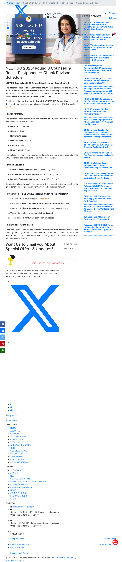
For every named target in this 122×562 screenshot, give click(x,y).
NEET (12, 476)
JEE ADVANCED (17, 470)
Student (114, 18)
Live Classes (17, 459)
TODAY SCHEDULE (19, 442)
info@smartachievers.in (23, 507)
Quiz (12, 448)
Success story (78, 36)
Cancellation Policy (19, 547)
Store (105, 34)
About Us (15, 431)
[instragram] (2, 343)
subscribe (68, 248)
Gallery (14, 433)
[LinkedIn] (2, 330)
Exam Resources (19, 484)
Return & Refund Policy (20, 544)
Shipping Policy (17, 538)
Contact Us (16, 439)
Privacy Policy (110, 538)
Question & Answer (20, 445)
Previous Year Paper (21, 487)
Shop (13, 499)
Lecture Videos (18, 496)
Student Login (18, 493)
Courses (53, 34)
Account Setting (19, 462)
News (13, 490)
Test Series (16, 456)
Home (13, 428)
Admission (92, 34)
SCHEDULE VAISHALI (20, 479)
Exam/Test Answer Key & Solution (28, 481)
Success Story (18, 436)
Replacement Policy (19, 553)
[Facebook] (2, 324)
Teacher (114, 13)
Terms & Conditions (107, 544)
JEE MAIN (14, 473)
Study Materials (34, 34)
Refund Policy (18, 453)
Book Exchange (18, 451)
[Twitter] (2, 337)
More (66, 34)
